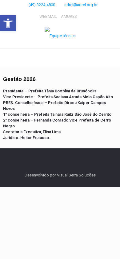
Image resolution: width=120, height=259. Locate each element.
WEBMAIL (48, 16)
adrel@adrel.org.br (81, 4)
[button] (8, 23)
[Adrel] (60, 35)
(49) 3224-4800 (42, 4)
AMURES (69, 16)
